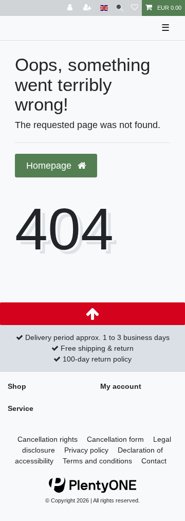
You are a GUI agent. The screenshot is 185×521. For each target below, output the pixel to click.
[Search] (119, 8)
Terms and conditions (97, 461)
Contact (153, 461)
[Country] (104, 8)
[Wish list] (134, 8)
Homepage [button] (50, 165)
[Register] (88, 8)
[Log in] (71, 8)
